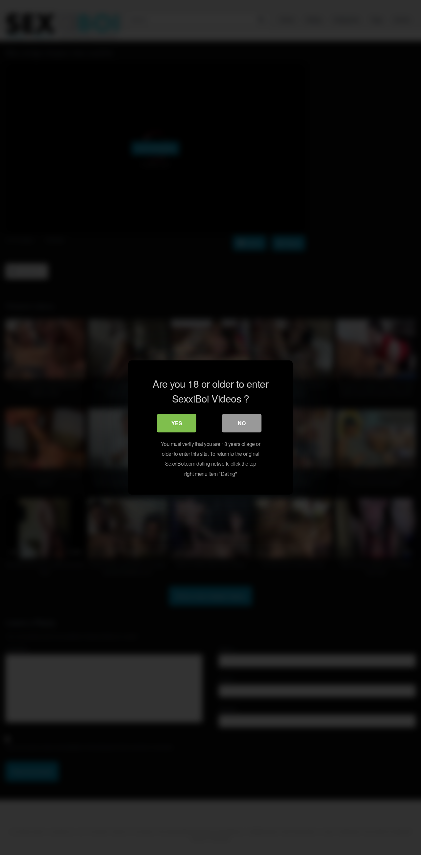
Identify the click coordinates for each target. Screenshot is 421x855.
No (242, 423)
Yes (176, 423)
